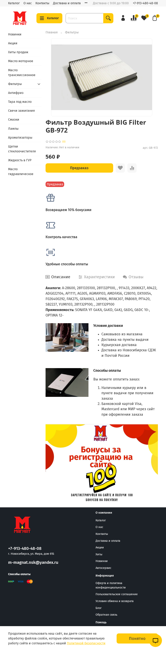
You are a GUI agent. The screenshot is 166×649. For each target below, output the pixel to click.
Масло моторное (20, 61)
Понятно (137, 638)
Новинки (14, 34)
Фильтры (72, 32)
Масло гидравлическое (20, 171)
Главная (52, 32)
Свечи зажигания (21, 111)
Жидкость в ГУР (19, 160)
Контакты (42, 3)
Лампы (13, 129)
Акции (12, 43)
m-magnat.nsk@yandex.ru (33, 562)
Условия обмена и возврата (115, 601)
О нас (27, 3)
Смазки (13, 119)
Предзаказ (79, 168)
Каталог (14, 3)
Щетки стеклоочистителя (22, 148)
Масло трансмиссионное (21, 72)
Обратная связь (106, 614)
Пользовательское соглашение (117, 594)
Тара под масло (20, 102)
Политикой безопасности (86, 643)
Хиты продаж (18, 52)
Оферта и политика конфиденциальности (111, 585)
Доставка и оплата (67, 3)
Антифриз (15, 93)
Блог (99, 608)
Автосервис (103, 568)
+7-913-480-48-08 (145, 3)
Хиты (99, 554)
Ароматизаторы (20, 137)
